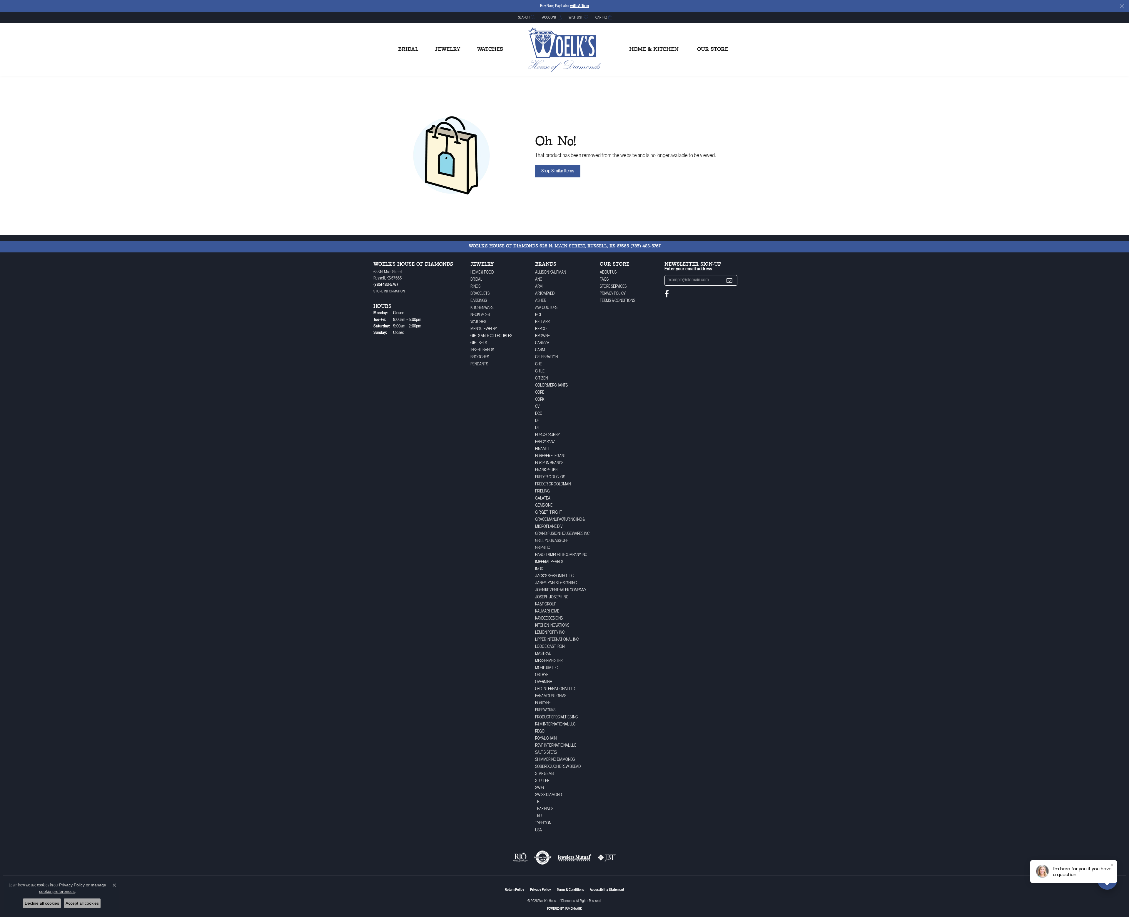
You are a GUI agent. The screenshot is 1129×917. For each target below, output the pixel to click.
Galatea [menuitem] (542, 498)
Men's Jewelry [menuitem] (483, 329)
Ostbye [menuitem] (541, 675)
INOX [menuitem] (539, 569)
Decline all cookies (42, 903)
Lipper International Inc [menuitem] (557, 640)
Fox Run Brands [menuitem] (549, 463)
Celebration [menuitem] (546, 357)
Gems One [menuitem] (543, 505)
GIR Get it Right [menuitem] (548, 512)
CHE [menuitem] (538, 364)
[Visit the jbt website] (606, 857)
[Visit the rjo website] (520, 857)
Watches (490, 49)
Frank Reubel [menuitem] (547, 470)
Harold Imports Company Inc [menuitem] (561, 555)
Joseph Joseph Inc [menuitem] (551, 597)
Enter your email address (688, 269)
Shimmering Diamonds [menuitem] (555, 760)
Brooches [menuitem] (479, 357)
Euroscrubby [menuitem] (547, 435)
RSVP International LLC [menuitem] (555, 745)
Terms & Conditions (617, 301)
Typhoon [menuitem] (543, 823)
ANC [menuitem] (538, 279)
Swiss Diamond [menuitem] (548, 795)
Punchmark (573, 909)
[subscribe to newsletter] (729, 280)
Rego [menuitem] (540, 731)
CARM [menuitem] (540, 350)
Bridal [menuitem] (476, 279)
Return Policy (514, 890)
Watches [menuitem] (478, 322)
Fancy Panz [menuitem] (545, 442)
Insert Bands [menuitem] (482, 350)
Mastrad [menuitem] (543, 654)
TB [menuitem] (537, 802)
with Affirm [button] (579, 6)
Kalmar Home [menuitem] (547, 611)
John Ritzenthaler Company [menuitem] (560, 590)
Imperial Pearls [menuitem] (549, 562)
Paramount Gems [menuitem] (550, 696)
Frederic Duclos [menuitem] (550, 477)
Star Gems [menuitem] (544, 774)
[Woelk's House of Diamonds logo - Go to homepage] (564, 49)
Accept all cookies (82, 903)
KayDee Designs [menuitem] (549, 618)
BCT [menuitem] (538, 315)
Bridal (408, 49)
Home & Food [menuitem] (482, 272)
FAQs (604, 279)
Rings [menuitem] (475, 286)
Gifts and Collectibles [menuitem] (491, 336)
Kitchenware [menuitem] (482, 308)
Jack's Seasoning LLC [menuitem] (554, 576)
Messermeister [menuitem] (548, 661)
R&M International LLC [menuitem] (555, 724)
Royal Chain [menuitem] (546, 738)
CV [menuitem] (537, 407)
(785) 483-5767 (646, 246)
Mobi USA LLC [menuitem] (546, 668)
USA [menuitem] (538, 830)
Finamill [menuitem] (542, 449)
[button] (526, 17)
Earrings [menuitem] (478, 301)
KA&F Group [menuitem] (545, 604)
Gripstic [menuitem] (542, 548)
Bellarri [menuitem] (542, 322)
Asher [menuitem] (540, 301)
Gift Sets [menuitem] (478, 343)
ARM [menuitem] (538, 286)
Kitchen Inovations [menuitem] (552, 625)
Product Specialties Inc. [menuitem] (557, 717)
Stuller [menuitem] (542, 781)
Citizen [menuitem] (541, 378)
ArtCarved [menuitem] (545, 294)
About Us (608, 272)
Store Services (613, 286)
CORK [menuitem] (539, 399)
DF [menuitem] (537, 421)
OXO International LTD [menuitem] (555, 689)
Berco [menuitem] (541, 329)
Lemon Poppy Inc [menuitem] (549, 632)
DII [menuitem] (537, 428)
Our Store (712, 49)
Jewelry (447, 49)
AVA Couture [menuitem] (546, 308)
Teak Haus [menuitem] (544, 809)
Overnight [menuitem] (544, 682)
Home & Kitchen (654, 49)
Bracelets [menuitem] (480, 294)
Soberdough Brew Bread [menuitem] (558, 767)
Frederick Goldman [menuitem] (553, 484)
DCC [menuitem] (538, 414)
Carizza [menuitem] (542, 343)
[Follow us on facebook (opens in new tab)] (666, 293)
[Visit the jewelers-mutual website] (574, 857)
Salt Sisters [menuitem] (546, 752)
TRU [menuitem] (538, 816)
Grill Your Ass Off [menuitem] (551, 541)
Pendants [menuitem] (479, 364)
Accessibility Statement (607, 890)
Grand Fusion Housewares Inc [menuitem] (562, 534)
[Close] (1121, 6)
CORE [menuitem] (539, 392)
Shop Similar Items (557, 171)
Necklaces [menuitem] (480, 315)
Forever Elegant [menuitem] (550, 456)
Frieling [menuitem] (542, 491)
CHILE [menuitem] (540, 371)
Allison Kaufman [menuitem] (550, 272)
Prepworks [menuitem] (545, 710)
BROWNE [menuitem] (542, 336)
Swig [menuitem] (539, 788)
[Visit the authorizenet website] (543, 857)
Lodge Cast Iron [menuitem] (549, 647)
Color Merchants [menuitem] (551, 385)
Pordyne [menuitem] (543, 703)
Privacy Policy (613, 294)
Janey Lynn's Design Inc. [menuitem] (556, 583)
